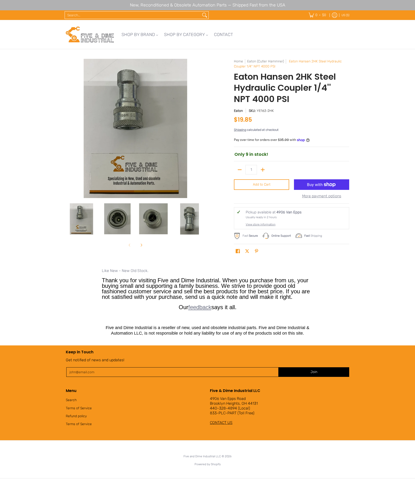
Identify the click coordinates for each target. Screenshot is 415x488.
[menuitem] (140, 34)
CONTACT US (221, 422)
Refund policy (76, 416)
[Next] (201, 128)
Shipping (240, 130)
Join (314, 372)
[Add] (263, 170)
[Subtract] (239, 170)
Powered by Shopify (208, 464)
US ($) (345, 15)
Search (71, 400)
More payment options (321, 196)
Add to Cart (261, 184)
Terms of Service (79, 408)
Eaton (238, 111)
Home (238, 61)
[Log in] (334, 15)
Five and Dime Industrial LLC (202, 456)
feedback (199, 307)
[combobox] (133, 15)
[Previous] (69, 128)
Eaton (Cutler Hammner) (265, 61)
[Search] (204, 15)
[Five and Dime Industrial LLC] (90, 34)
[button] (237, 251)
